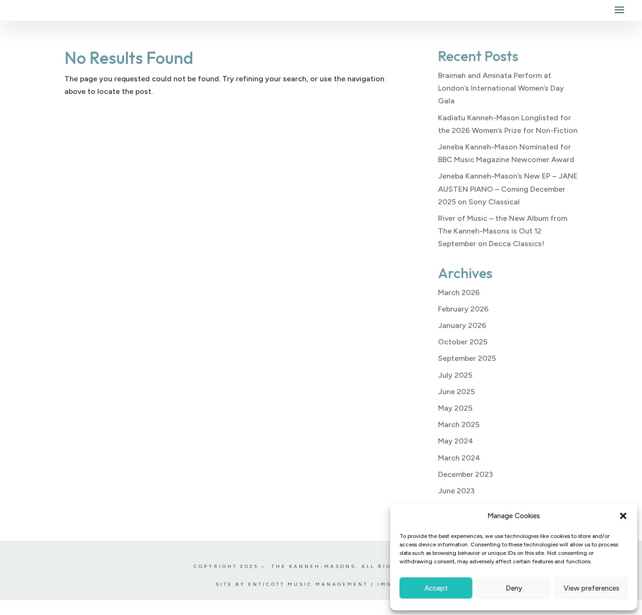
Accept (436, 588)
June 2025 (456, 391)
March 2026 (459, 292)
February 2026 (463, 308)
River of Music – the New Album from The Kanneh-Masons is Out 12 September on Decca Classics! (502, 231)
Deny (514, 588)
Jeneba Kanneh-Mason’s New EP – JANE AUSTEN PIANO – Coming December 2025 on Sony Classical (508, 188)
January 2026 (462, 325)
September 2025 (467, 358)
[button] (623, 516)
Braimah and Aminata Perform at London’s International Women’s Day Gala (501, 88)
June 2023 (456, 490)
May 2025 (455, 408)
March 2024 (459, 457)
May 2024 (455, 440)
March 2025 (458, 424)
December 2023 (465, 474)
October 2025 (462, 341)
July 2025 (455, 375)
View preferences (591, 588)
